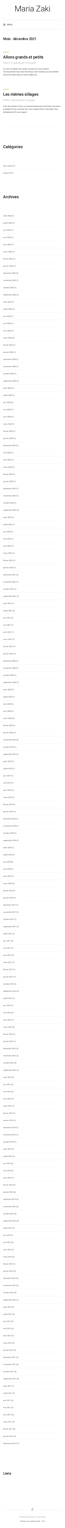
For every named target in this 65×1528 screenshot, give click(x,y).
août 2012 (7, 1307)
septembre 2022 (9, 510)
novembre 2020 (9, 668)
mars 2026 (7, 252)
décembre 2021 (9, 575)
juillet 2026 (7, 223)
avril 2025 (7, 331)
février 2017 (8, 969)
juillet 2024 (7, 395)
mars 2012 (7, 1343)
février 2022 (8, 560)
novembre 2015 (9, 1056)
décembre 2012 (9, 1278)
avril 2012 (7, 1336)
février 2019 (8, 804)
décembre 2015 (9, 1048)
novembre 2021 (9, 582)
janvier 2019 (8, 812)
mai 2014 (7, 1170)
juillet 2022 (7, 524)
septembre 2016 (9, 991)
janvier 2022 (8, 567)
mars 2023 (7, 467)
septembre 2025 (9, 295)
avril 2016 (7, 1020)
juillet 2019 (7, 768)
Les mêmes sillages (20, 94)
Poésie (6, 52)
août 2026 (7, 216)
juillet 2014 (7, 1156)
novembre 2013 (9, 1206)
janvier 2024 (8, 438)
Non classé (7, 166)
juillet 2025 (7, 309)
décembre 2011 (9, 1357)
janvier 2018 (8, 898)
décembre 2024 (9, 359)
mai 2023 (7, 453)
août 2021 (7, 603)
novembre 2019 (9, 740)
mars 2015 (7, 1106)
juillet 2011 (7, 1393)
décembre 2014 (9, 1127)
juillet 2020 (7, 697)
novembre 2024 (9, 366)
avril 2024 (7, 417)
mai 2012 (7, 1328)
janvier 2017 (8, 977)
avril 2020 (7, 711)
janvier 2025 (8, 352)
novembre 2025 (9, 280)
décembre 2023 (9, 445)
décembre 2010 (9, 1443)
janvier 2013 (8, 1271)
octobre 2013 (8, 1214)
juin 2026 (7, 230)
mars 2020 (7, 718)
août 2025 (7, 302)
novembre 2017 (9, 912)
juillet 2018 (7, 855)
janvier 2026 (8, 266)
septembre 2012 (9, 1300)
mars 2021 (7, 639)
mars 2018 (7, 883)
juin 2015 (7, 1084)
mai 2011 (7, 1407)
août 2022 (7, 517)
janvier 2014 (8, 1192)
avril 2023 (7, 460)
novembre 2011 (9, 1364)
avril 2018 (7, 876)
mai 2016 (7, 1012)
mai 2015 (7, 1091)
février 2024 (8, 431)
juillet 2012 (7, 1314)
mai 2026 (7, 237)
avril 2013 (7, 1250)
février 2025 (8, 345)
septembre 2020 (9, 682)
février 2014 (8, 1185)
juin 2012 (7, 1321)
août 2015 (7, 1077)
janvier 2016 (8, 1041)
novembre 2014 (9, 1135)
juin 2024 (7, 402)
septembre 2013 (9, 1221)
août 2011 (7, 1386)
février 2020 (8, 725)
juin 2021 (7, 618)
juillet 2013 (7, 1228)
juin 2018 (7, 862)
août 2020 (7, 689)
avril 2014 (7, 1178)
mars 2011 (7, 1422)
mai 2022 (7, 539)
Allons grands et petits (23, 57)
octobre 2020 (8, 675)
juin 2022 (7, 532)
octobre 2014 (8, 1142)
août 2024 (7, 388)
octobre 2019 (8, 747)
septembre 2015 (9, 1070)
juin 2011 (7, 1400)
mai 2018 (7, 869)
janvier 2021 (8, 654)
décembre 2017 (9, 905)
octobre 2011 (8, 1371)
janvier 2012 (8, 1350)
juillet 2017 (7, 934)
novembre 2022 (9, 496)
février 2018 (8, 891)
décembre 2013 (9, 1199)
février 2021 (8, 646)
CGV (43, 1521)
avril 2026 (7, 244)
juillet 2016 (7, 998)
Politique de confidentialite (30, 1521)
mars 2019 (7, 797)
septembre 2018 (9, 840)
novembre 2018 (9, 826)
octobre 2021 (8, 589)
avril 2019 (7, 790)
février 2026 (8, 259)
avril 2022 (7, 546)
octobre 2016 (8, 984)
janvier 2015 (8, 1120)
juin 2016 (7, 1005)
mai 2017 (7, 948)
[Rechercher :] (59, 25)
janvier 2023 (8, 481)
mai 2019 (7, 783)
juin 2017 (7, 941)
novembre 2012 (9, 1285)
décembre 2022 (9, 488)
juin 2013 (7, 1235)
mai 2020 (7, 704)
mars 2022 (7, 553)
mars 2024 (7, 424)
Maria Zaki (33, 8)
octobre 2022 (8, 503)
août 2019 (7, 761)
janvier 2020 (8, 732)
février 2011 (8, 1429)
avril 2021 (7, 632)
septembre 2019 (9, 754)
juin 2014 (7, 1163)
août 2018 (7, 847)
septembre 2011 (9, 1379)
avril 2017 (7, 955)
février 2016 (8, 1034)
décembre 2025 (9, 273)
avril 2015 (7, 1099)
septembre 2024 (9, 381)
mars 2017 (7, 962)
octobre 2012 (8, 1292)
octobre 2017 (8, 919)
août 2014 (7, 1149)
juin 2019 (7, 776)
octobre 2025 (8, 287)
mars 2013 (7, 1257)
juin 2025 (7, 316)
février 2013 (8, 1264)
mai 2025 (7, 323)
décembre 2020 (9, 661)
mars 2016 (7, 1027)
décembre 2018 (9, 819)
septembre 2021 (9, 596)
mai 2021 (7, 625)
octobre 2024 (8, 374)
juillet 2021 (7, 611)
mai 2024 (7, 409)
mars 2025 (7, 338)
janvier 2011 (8, 1436)
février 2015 (8, 1113)
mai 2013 (7, 1242)
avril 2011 (7, 1415)
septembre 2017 (9, 926)
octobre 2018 (8, 833)
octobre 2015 (8, 1063)
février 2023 (8, 474)
